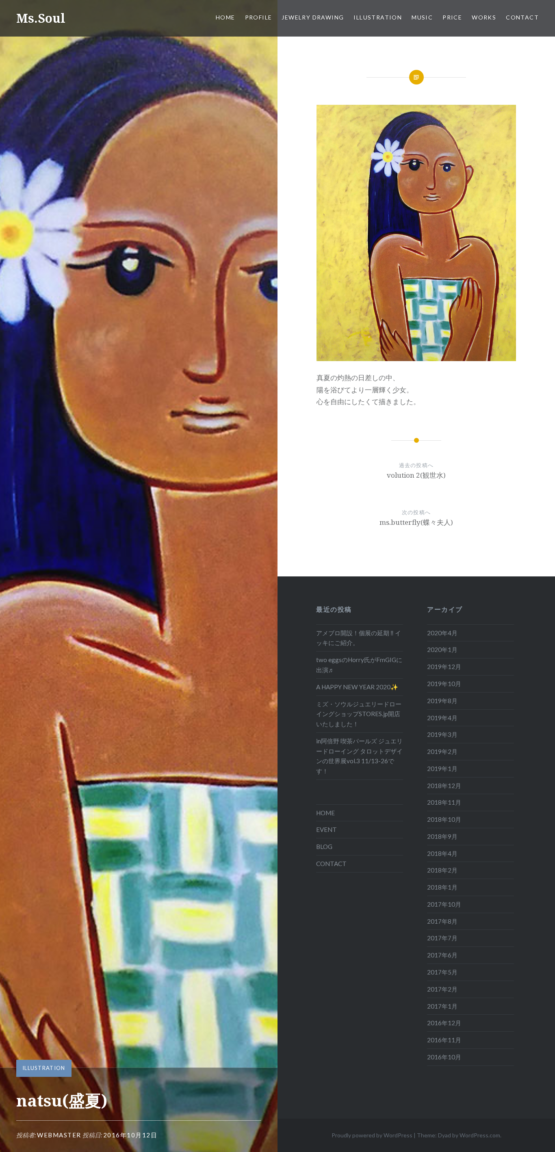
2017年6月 (442, 955)
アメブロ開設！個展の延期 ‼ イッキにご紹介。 (358, 638)
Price (452, 17)
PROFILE (258, 17)
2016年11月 (444, 1040)
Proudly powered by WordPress (372, 1135)
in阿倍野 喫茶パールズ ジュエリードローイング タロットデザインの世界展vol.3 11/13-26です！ (359, 756)
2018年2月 (442, 870)
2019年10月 (444, 683)
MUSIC (422, 17)
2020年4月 (442, 633)
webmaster (59, 1135)
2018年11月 (444, 802)
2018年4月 (442, 853)
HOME (225, 17)
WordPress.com (480, 1135)
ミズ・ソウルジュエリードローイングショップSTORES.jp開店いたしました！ (358, 714)
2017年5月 (442, 972)
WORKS (484, 17)
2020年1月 (442, 649)
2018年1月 (442, 887)
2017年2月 (442, 989)
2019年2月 (442, 751)
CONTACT (522, 17)
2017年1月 (442, 1006)
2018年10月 (444, 819)
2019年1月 (442, 768)
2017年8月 (442, 921)
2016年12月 (444, 1022)
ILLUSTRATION (377, 17)
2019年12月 (444, 666)
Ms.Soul (40, 18)
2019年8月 (442, 700)
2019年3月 (442, 734)
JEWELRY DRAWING (313, 17)
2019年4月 (442, 717)
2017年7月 (442, 938)
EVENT (326, 829)
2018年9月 (442, 836)
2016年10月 (444, 1057)
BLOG (324, 846)
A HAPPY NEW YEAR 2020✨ (357, 687)
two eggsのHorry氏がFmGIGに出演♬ (359, 664)
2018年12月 (444, 785)
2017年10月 (444, 904)
